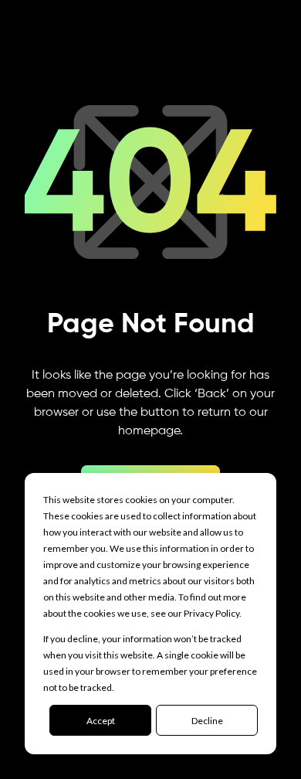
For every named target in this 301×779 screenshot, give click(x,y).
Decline (207, 720)
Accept (100, 720)
